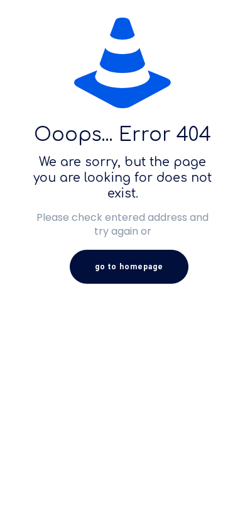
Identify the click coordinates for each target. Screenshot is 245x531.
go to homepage (129, 266)
